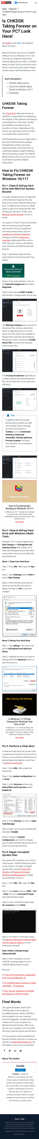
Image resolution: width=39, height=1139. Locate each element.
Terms (17, 1119)
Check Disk (11, 113)
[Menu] (36, 2)
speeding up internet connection (16, 234)
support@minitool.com (22, 1042)
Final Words (14, 93)
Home (4, 9)
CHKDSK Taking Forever (19, 83)
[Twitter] (19, 43)
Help (22, 1119)
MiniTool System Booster (13, 214)
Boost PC (13, 9)
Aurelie (8, 43)
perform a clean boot (13, 763)
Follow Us (21, 1070)
